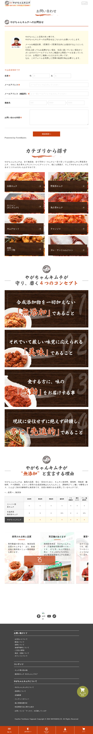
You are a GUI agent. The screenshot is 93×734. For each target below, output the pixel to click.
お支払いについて (21, 639)
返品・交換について (22, 653)
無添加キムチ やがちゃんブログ (26, 674)
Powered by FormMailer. (16, 138)
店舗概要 (18, 695)
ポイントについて (21, 656)
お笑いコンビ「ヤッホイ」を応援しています (31, 711)
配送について (19, 642)
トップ (84, 3)
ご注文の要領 (19, 650)
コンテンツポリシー (22, 699)
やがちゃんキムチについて (24, 687)
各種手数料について (22, 647)
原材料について (20, 691)
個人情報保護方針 (21, 703)
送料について (19, 645)
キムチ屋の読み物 (21, 670)
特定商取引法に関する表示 (24, 707)
